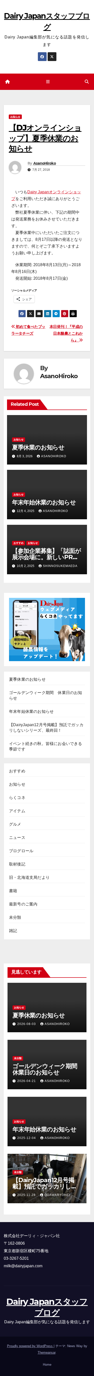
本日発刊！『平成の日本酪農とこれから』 (66, 333)
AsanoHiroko (44, 163)
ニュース (17, 837)
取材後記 (17, 864)
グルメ (15, 824)
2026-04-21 (27, 1081)
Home (47, 1364)
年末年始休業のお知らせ (44, 502)
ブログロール (21, 851)
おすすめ (19, 543)
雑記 (13, 931)
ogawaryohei (57, 1195)
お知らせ (15, 116)
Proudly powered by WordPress (30, 1346)
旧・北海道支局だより (29, 877)
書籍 (13, 891)
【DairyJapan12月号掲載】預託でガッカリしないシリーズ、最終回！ (45, 1186)
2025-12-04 (27, 1138)
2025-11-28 (27, 1195)
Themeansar (46, 1352)
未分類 (15, 917)
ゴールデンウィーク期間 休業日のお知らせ (48, 1069)
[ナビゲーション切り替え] (48, 82)
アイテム (17, 811)
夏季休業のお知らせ (38, 447)
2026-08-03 (27, 1024)
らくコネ (17, 797)
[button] (87, 82)
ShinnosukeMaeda (60, 566)
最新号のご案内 (23, 904)
